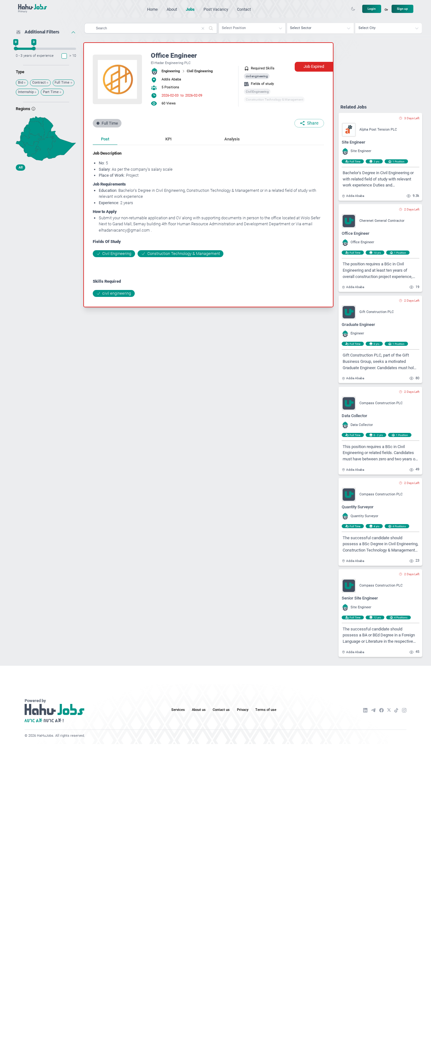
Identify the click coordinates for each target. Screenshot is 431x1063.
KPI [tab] (168, 139)
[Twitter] (389, 710)
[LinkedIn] (365, 710)
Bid (20, 82)
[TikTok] (396, 710)
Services (178, 710)
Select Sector (300, 28)
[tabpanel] (208, 223)
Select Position (234, 28)
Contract (39, 82)
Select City (366, 28)
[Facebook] (381, 710)
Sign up (402, 8)
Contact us (221, 710)
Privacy (242, 710)
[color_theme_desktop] (353, 9)
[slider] (16, 48)
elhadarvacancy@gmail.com (124, 230)
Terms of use (265, 710)
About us (199, 710)
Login (372, 8)
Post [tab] (105, 139)
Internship (26, 92)
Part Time (51, 92)
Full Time (62, 82)
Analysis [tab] (232, 139)
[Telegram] (373, 710)
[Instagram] (404, 710)
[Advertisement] (46, 213)
